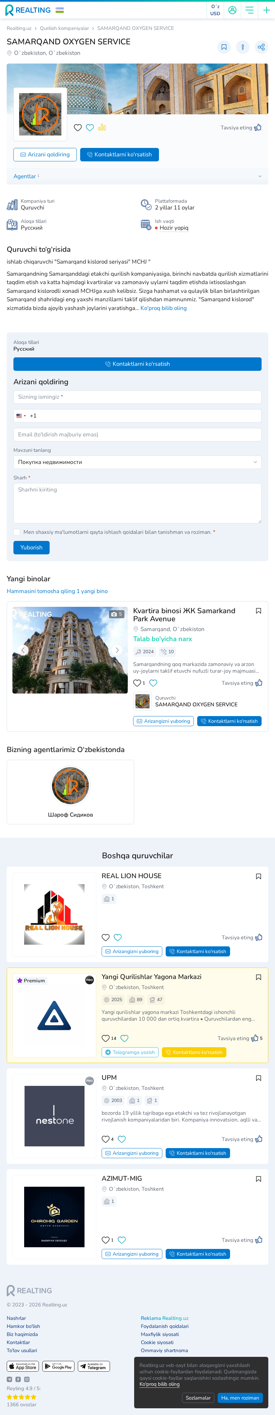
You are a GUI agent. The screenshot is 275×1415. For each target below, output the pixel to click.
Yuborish (31, 547)
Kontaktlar (18, 1342)
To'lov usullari (22, 1350)
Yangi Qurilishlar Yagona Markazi (152, 976)
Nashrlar (16, 1318)
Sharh (22, 477)
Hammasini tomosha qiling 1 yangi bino (57, 591)
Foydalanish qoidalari (164, 1326)
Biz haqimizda (22, 1334)
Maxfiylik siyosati (160, 1334)
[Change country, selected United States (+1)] (21, 415)
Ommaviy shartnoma (164, 1350)
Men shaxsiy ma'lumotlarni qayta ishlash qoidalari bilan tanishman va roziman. (119, 532)
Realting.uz (19, 28)
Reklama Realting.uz (164, 1318)
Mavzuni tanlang (32, 450)
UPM (109, 1077)
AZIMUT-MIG (122, 1178)
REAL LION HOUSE (132, 875)
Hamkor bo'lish (23, 1326)
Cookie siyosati (157, 1342)
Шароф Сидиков (70, 815)
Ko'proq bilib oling (160, 1384)
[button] (60, 10)
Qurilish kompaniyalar (64, 28)
